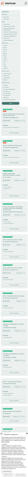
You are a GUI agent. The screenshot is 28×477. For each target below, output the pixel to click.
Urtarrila (5, 45)
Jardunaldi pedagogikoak (9, 36)
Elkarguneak (6, 38)
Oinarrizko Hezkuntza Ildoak (10, 32)
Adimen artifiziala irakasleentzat (12, 145)
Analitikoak (4, 444)
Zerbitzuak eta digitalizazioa (10, 34)
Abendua (5, 68)
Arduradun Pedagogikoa (9, 89)
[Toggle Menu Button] (26, 3)
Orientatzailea (6, 95)
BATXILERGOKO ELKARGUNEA (12, 411)
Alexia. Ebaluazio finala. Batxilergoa (13, 296)
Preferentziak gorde (7, 471)
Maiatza (5, 53)
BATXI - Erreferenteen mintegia (12, 381)
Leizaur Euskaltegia (8, 40)
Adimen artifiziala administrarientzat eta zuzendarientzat (13, 114)
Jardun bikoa (6, 77)
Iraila (4, 62)
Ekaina (5, 56)
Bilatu (10, 103)
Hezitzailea (6, 97)
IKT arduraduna (7, 93)
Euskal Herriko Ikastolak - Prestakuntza (8, 2)
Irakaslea (5, 85)
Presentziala (6, 75)
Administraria (6, 91)
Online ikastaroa (7, 73)
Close (27, 433)
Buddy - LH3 (6, 432)
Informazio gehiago (14, 132)
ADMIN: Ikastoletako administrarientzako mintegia (11, 174)
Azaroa (5, 66)
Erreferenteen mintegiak (9, 26)
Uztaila (5, 58)
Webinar (5, 79)
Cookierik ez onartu (8, 474)
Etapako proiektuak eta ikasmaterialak (9, 29)
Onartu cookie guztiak (20, 474)
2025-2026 (6, 19)
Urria (4, 64)
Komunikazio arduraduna (9, 99)
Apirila (4, 51)
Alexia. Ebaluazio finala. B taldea (12, 268)
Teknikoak (4, 456)
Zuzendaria (6, 87)
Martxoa (5, 49)
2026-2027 (6, 17)
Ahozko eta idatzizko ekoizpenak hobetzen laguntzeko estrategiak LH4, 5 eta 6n (13, 208)
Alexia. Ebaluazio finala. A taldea (12, 239)
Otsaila (5, 47)
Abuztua (5, 60)
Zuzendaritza (6, 24)
